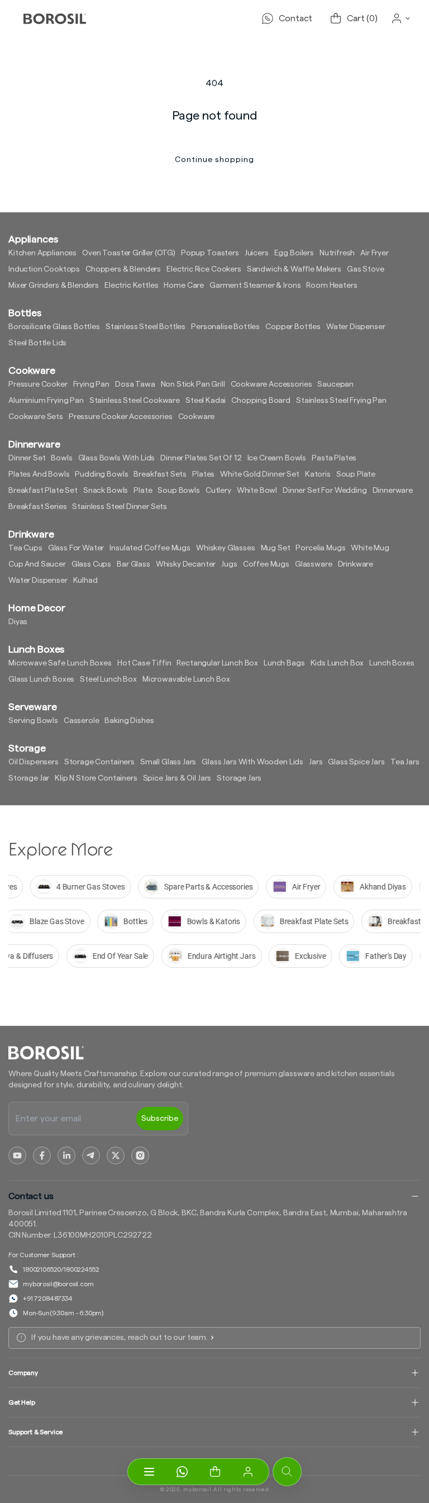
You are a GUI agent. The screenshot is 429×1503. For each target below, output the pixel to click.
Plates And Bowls (38, 474)
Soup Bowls (178, 490)
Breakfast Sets (160, 474)
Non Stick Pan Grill (193, 384)
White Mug (370, 548)
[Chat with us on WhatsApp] (181, 1472)
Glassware (313, 564)
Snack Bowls (105, 490)
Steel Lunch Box (108, 679)
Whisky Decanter (186, 564)
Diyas (17, 622)
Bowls (61, 458)
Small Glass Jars (168, 762)
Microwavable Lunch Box (186, 679)
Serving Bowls (33, 721)
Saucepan (335, 384)
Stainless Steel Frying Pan (341, 401)
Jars (315, 762)
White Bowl (257, 490)
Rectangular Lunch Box (217, 663)
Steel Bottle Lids (37, 343)
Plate (143, 490)
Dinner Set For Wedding (324, 490)
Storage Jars (239, 778)
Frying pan (91, 384)
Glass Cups (91, 564)
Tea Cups (25, 548)
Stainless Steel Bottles (145, 327)
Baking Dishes (129, 721)
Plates (203, 474)
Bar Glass (133, 564)
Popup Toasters (210, 253)
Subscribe (159, 1119)
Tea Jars (405, 762)
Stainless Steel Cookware (134, 401)
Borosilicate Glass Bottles (54, 327)
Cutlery (218, 490)
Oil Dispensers (33, 762)
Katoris (318, 474)
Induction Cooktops (44, 269)
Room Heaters (331, 285)
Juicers (257, 253)
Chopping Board (260, 401)
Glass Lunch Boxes (41, 679)
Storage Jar (28, 778)
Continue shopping (214, 160)
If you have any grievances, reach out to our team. (119, 1338)
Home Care (184, 285)
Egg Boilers (294, 253)
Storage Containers (99, 762)
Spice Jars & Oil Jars (177, 778)
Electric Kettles (131, 285)
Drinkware (356, 564)
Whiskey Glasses (225, 548)
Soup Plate (355, 474)
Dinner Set (26, 458)
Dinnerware (393, 490)
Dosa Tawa (135, 384)
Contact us (30, 1196)
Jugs (229, 564)
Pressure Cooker (38, 384)
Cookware (196, 417)
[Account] (248, 1472)
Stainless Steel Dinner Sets (119, 507)
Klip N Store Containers (96, 778)
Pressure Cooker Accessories (121, 417)
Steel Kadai (205, 401)
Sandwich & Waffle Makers (294, 269)
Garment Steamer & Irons (255, 285)
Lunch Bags (284, 663)
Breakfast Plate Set (43, 490)
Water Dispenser (355, 327)
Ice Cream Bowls (277, 458)
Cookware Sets (35, 417)
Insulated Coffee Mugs (149, 548)
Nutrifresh (337, 253)
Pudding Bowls (101, 474)
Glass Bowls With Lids (116, 458)
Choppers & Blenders (123, 269)
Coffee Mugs (266, 564)
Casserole (81, 721)
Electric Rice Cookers (203, 269)
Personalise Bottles (225, 327)
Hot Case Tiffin (144, 663)
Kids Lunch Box (337, 663)
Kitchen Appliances (42, 253)
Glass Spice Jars (356, 762)
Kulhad (85, 580)
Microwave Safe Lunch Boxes (60, 663)
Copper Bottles (293, 327)
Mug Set (275, 548)
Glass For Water (76, 548)
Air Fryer (374, 253)
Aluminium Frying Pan (46, 401)
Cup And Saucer (37, 564)
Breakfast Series (37, 507)
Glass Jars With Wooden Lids (252, 762)
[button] (214, 1472)
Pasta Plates (334, 458)
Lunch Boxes (391, 663)
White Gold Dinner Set (259, 474)
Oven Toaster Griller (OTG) (128, 253)
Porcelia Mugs (320, 548)
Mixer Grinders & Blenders (53, 285)
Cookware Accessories (271, 384)
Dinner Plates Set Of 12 (200, 458)
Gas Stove (365, 269)
